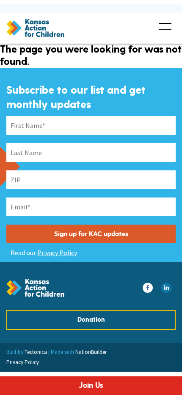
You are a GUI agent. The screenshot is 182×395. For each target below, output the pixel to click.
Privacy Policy (57, 252)
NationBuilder (91, 352)
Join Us (91, 385)
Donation (91, 320)
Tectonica (36, 352)
